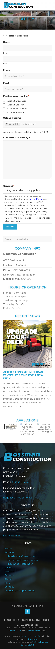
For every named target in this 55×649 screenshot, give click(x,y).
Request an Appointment (20, 590)
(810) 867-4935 (21, 270)
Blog (7, 582)
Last (5, 63)
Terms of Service (32, 631)
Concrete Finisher (16, 112)
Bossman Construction (31, 636)
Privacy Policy (35, 199)
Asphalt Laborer (15, 104)
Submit (10, 226)
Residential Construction (21, 556)
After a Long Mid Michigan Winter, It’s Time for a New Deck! (23, 375)
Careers (9, 575)
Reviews (9, 571)
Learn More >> (11, 535)
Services (9, 552)
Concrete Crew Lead (17, 108)
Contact (9, 586)
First (5, 53)
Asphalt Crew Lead (16, 101)
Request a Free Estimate (17, 497)
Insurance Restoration (20, 563)
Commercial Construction (22, 560)
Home (8, 548)
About (8, 579)
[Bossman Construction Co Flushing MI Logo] (27, 457)
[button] (49, 5)
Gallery (9, 567)
